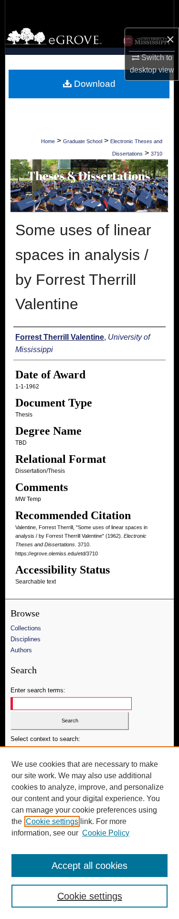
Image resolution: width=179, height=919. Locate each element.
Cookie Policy (105, 833)
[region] (89, 832)
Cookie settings (52, 821)
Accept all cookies (89, 865)
